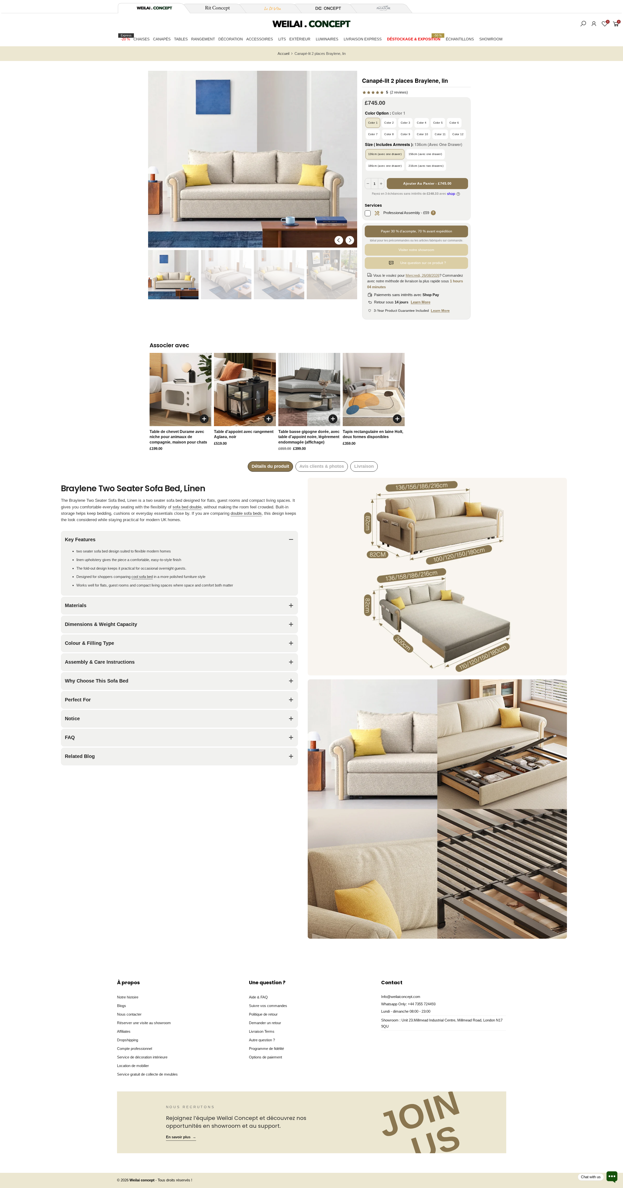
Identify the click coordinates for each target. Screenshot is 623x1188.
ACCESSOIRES (259, 39)
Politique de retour (263, 1014)
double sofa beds (246, 513)
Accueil (283, 54)
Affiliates (123, 1031)
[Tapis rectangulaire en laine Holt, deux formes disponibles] (374, 389)
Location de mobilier (133, 1066)
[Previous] (338, 240)
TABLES (181, 39)
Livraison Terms (261, 1031)
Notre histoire (127, 997)
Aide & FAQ (258, 997)
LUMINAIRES (327, 39)
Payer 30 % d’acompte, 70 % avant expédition (416, 231)
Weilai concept (142, 1180)
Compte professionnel (134, 1048)
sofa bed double (187, 507)
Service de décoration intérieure (142, 1057)
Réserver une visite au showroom (144, 1023)
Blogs (121, 1006)
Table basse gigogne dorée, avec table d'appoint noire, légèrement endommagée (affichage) (309, 437)
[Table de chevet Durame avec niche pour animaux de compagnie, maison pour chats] (181, 389)
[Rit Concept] (215, 8)
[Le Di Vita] (270, 8)
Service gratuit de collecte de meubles (147, 1074)
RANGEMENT (203, 39)
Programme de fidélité (266, 1048)
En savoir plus (181, 1137)
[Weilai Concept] (154, 8)
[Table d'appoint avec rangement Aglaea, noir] (245, 389)
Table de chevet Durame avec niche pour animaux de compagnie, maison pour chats (178, 437)
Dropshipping (127, 1040)
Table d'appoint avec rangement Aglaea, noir (243, 434)
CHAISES (141, 39)
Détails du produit (270, 466)
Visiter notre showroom (416, 250)
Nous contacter (129, 1014)
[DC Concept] (325, 8)
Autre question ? (262, 1040)
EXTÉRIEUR (299, 39)
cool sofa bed (142, 577)
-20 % (126, 37)
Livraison (364, 466)
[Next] (349, 240)
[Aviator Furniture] (380, 8)
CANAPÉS (162, 39)
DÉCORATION (230, 39)
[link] (385, 92)
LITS (282, 39)
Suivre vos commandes (268, 1006)
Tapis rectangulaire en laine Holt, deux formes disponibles (373, 434)
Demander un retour (265, 1023)
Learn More (420, 302)
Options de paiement (265, 1057)
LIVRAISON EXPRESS (363, 39)
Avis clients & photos (321, 466)
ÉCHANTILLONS (460, 39)
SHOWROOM (491, 39)
